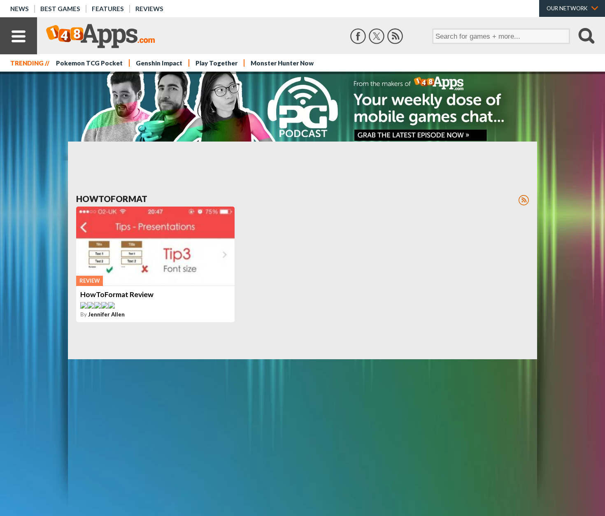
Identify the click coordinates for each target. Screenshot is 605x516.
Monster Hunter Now (282, 63)
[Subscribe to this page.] (523, 200)
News (19, 8)
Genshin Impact (159, 63)
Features (108, 8)
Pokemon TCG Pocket (89, 63)
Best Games (60, 8)
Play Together (216, 63)
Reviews (149, 8)
